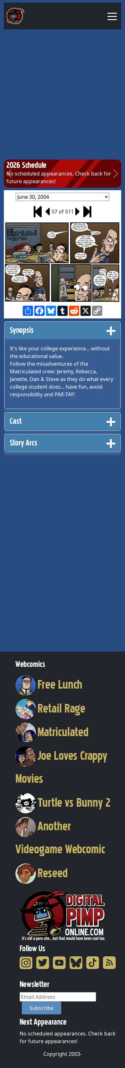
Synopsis (22, 330)
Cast (15, 421)
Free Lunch (60, 684)
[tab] (62, 330)
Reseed (53, 873)
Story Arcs (23, 442)
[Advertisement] (62, 95)
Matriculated (63, 732)
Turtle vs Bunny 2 (74, 802)
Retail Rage (61, 708)
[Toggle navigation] (112, 16)
